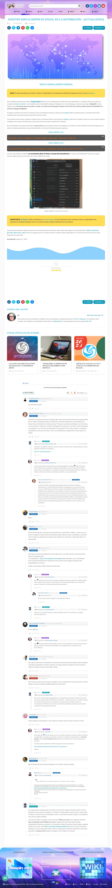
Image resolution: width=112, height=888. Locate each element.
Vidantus (32, 526)
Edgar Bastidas (33, 676)
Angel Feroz (37, 772)
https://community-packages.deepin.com (57, 826)
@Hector (90, 230)
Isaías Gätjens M (82, 371)
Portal (18, 11)
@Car (24, 233)
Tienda (72, 11)
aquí (61, 862)
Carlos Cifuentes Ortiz (36, 413)
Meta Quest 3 (58, 321)
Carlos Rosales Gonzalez (36, 623)
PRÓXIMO (98, 28)
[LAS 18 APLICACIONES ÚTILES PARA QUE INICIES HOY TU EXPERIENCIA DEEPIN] (22, 348)
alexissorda (32, 758)
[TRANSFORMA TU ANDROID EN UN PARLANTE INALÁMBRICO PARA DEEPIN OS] (56, 348)
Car (45, 371)
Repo (89, 884)
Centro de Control (20, 104)
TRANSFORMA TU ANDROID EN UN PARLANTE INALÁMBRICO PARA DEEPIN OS (55, 366)
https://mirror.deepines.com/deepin (51, 558)
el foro (76, 319)
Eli (9, 23)
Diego (12, 371)
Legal (96, 884)
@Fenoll (96, 230)
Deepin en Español (10, 884)
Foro (40, 11)
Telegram (82, 319)
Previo (88, 28)
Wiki (61, 11)
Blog (51, 11)
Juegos (30, 11)
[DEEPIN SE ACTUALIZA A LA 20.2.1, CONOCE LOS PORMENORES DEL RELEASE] (89, 348)
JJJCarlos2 (32, 714)
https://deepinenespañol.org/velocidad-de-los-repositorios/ (50, 746)
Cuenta (95, 11)
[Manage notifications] (3, 884)
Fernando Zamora (34, 548)
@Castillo (10, 233)
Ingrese (26, 383)
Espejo (66, 113)
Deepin (66, 119)
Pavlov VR (88, 321)
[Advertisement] (56, 286)
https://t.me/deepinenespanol (42, 451)
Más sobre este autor (94, 315)
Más (83, 11)
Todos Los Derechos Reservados (34, 884)
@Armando (17, 233)
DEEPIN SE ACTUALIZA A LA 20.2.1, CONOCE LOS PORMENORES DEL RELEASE (88, 366)
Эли (35, 729)
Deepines (92, 93)
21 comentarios (31, 23)
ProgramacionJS (34, 398)
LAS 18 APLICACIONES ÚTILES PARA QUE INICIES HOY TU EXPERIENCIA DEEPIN (22, 366)
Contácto (104, 884)
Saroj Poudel (33, 511)
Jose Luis (32, 656)
